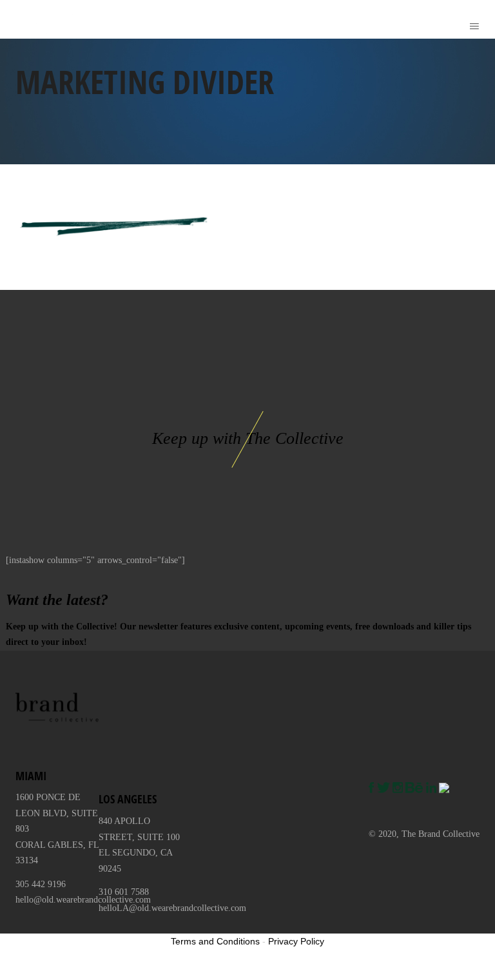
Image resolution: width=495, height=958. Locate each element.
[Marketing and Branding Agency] (30, 19)
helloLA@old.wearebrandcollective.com (172, 908)
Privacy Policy (296, 941)
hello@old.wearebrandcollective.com (83, 900)
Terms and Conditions (215, 941)
